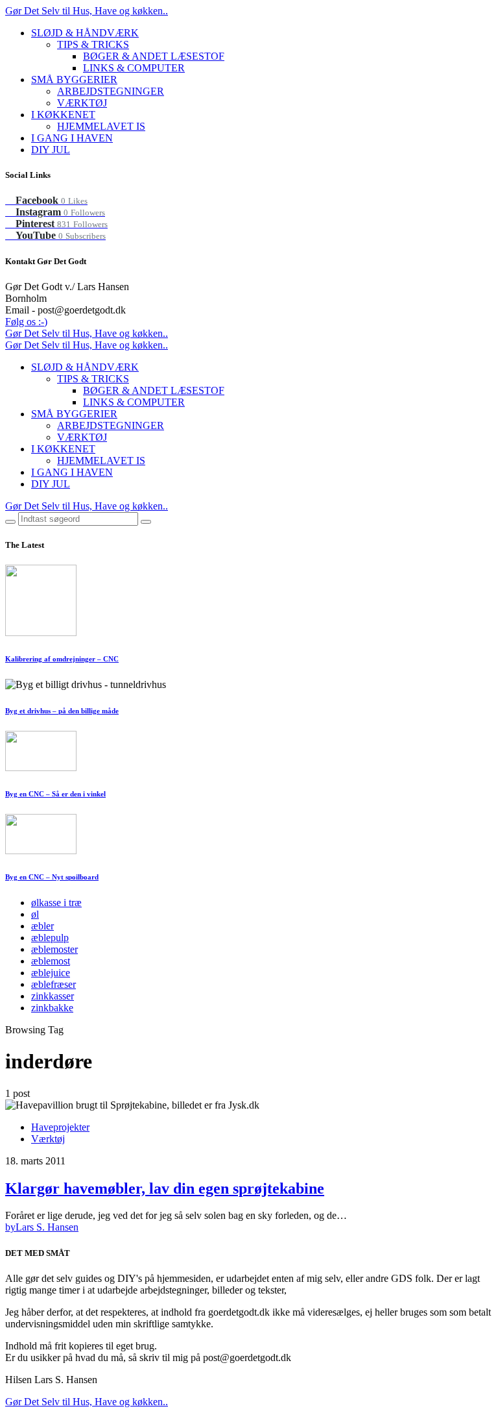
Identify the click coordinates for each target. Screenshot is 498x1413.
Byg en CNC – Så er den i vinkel (55, 794)
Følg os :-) (26, 321)
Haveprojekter (60, 1127)
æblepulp (50, 937)
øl (35, 914)
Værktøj (48, 1138)
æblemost (50, 960)
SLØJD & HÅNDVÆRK (85, 32)
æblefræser (53, 984)
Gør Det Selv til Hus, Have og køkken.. (86, 10)
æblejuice (50, 972)
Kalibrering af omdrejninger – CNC (62, 659)
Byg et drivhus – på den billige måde (62, 711)
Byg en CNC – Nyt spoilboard (52, 877)
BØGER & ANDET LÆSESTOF (153, 56)
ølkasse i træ (56, 902)
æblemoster (54, 949)
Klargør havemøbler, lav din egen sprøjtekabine (164, 1188)
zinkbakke (52, 1007)
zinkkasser (52, 995)
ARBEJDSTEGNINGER (110, 91)
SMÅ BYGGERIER (74, 79)
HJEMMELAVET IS (101, 126)
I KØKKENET (63, 114)
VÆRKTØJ (82, 102)
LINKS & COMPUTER (134, 67)
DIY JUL (50, 149)
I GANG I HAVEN (72, 137)
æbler (42, 925)
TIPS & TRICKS (93, 44)
